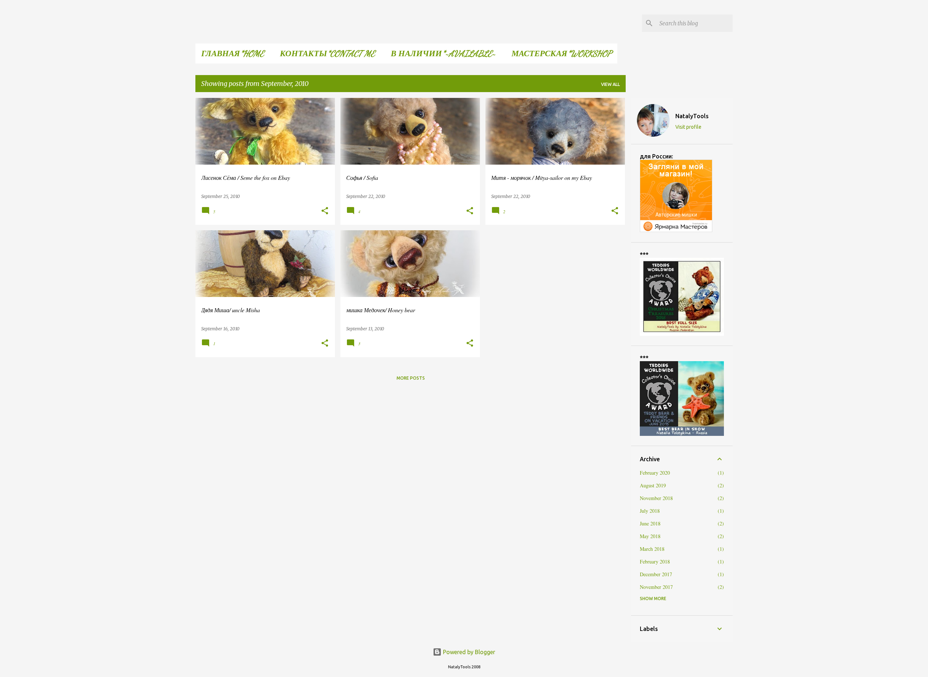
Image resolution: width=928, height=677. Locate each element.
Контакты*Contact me (327, 53)
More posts (411, 378)
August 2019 (653, 485)
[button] (324, 211)
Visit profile (688, 127)
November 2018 (656, 498)
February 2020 (655, 472)
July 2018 (650, 510)
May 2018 (650, 536)
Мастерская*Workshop (561, 53)
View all (610, 84)
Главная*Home (232, 53)
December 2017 (656, 574)
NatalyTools (692, 116)
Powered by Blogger (468, 652)
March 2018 (652, 548)
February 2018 (655, 561)
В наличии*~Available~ (443, 53)
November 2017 (656, 586)
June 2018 (650, 523)
